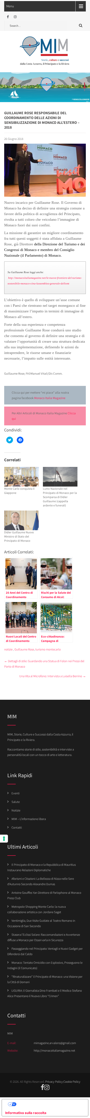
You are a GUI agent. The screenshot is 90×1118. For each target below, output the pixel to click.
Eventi (15, 793)
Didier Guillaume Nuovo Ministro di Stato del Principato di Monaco (19, 536)
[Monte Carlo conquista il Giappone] (21, 477)
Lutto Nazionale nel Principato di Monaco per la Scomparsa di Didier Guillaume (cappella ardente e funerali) (60, 497)
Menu (10, 6)
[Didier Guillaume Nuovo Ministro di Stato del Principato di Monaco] (21, 520)
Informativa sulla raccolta (25, 1113)
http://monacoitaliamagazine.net (54, 1050)
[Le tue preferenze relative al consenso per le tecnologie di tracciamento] (4, 839)
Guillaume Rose (24, 649)
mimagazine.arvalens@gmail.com (55, 1043)
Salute (16, 802)
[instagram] (15, 16)
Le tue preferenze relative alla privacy (49, 1104)
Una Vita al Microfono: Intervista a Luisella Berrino (52, 676)
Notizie (16, 810)
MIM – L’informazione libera (29, 819)
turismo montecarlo (48, 649)
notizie (8, 649)
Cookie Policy (71, 1082)
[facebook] (8, 16)
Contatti (17, 827)
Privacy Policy (54, 1082)
